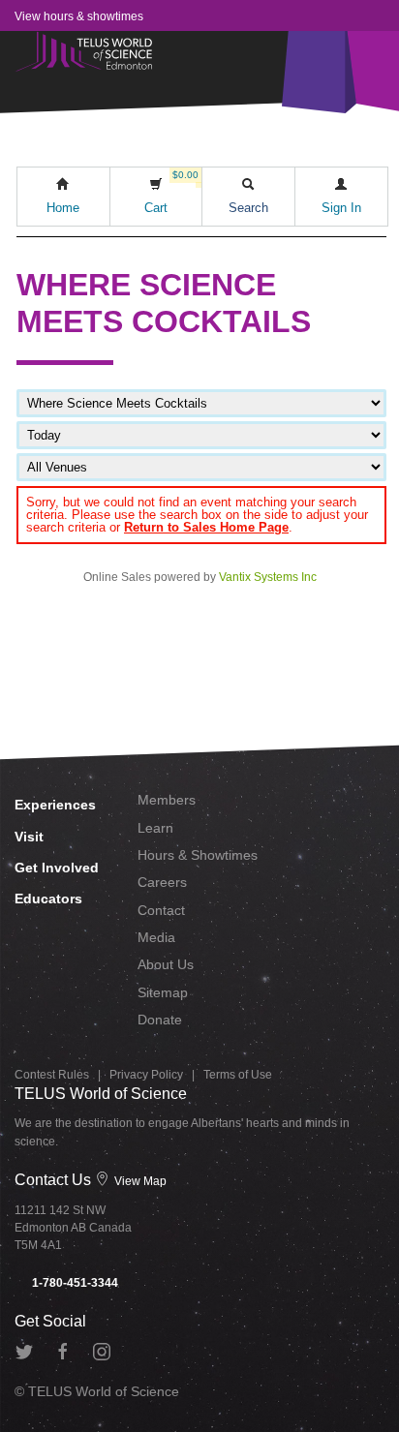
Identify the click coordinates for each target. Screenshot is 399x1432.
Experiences (55, 804)
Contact (161, 910)
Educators (48, 898)
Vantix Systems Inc (268, 577)
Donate (160, 1019)
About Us (166, 964)
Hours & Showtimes (198, 855)
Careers (162, 882)
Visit (29, 836)
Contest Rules (52, 1075)
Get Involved (57, 867)
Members (167, 799)
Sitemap (163, 992)
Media (156, 937)
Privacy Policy (146, 1075)
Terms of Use (237, 1075)
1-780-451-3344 (73, 1283)
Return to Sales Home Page (206, 527)
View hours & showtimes (79, 16)
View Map (139, 1181)
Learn (155, 828)
